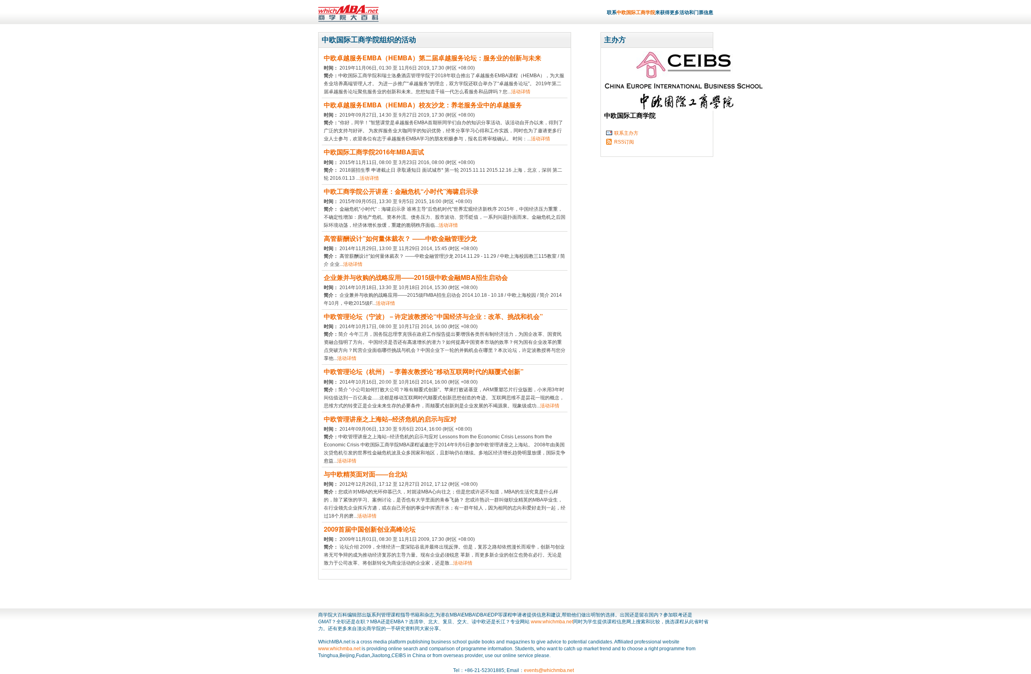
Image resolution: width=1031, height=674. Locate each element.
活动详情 (520, 92)
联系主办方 (626, 133)
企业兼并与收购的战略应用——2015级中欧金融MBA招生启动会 (416, 277)
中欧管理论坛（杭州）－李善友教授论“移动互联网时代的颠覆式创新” (424, 371)
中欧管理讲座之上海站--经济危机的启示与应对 (390, 418)
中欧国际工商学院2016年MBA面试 (374, 151)
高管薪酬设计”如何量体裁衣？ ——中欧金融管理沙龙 (400, 238)
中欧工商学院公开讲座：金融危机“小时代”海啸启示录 (401, 191)
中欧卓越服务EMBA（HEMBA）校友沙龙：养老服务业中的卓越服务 (423, 104)
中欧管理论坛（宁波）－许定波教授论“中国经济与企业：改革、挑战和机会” (433, 316)
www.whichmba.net (552, 622)
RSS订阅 (624, 142)
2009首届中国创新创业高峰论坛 (370, 529)
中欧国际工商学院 (636, 12)
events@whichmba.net (549, 670)
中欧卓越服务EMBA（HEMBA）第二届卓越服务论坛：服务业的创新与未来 (432, 57)
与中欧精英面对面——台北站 (366, 474)
